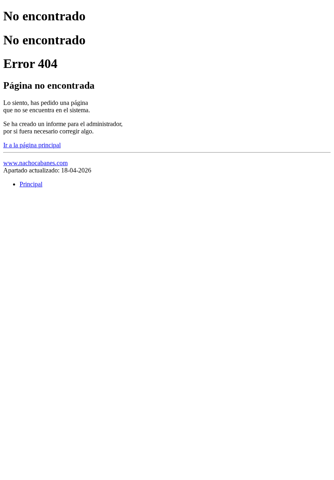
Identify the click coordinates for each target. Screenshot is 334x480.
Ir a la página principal (32, 145)
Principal (31, 184)
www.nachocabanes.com (35, 162)
